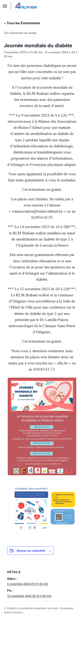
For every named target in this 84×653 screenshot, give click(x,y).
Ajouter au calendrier (31, 550)
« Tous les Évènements (22, 23)
